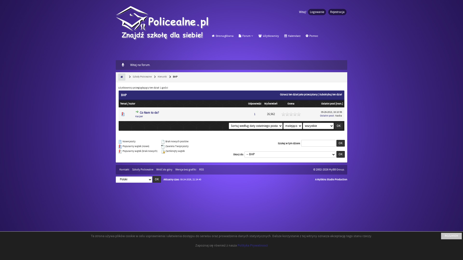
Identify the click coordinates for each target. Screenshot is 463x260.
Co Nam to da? (149, 113)
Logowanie (317, 12)
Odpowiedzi (254, 103)
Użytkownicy (270, 36)
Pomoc (313, 36)
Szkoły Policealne (142, 76)
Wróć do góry (164, 169)
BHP (174, 76)
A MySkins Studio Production (331, 179)
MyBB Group (336, 169)
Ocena (290, 103)
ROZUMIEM (451, 236)
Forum (246, 36)
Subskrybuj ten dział (330, 94)
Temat (123, 103)
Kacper (139, 116)
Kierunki (162, 76)
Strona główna (224, 36)
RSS (201, 169)
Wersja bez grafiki (185, 169)
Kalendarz (294, 36)
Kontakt (124, 169)
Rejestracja (337, 12)
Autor (132, 103)
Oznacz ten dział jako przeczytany (299, 94)
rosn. (339, 103)
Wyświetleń (271, 103)
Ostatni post (328, 103)
